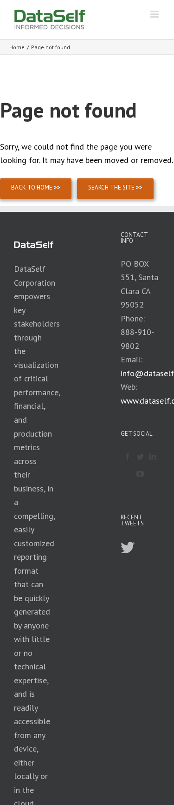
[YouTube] (140, 474)
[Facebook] (127, 456)
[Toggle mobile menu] (155, 14)
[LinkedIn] (152, 456)
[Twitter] (140, 456)
